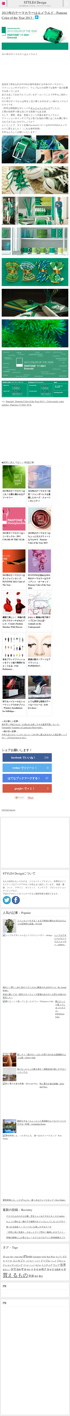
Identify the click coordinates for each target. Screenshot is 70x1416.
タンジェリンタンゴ (40, 108)
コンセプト (19, 1260)
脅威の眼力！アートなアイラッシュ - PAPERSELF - (39, 662)
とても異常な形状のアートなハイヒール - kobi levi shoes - (39, 704)
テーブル (45, 1260)
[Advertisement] (29, 69)
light (44, 1256)
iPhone (27, 1256)
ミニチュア (46, 1265)
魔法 (41, 1276)
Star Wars (51, 1256)
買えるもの (15, 1275)
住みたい (6, 1269)
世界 (63, 1265)
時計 (29, 1269)
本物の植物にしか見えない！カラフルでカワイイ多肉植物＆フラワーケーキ (36, 1237)
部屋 (31, 1276)
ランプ (56, 1265)
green (16, 1256)
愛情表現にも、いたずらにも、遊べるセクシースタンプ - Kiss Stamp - (34, 1199)
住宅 (13, 1269)
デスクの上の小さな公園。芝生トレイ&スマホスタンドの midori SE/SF (36, 1216)
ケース (8, 1260)
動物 (19, 1269)
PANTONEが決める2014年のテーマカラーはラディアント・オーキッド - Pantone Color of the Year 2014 (39, 582)
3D (4, 1256)
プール (26, 1265)
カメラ (59, 1256)
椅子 (43, 1269)
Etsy (12, 1256)
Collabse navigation (66, 3)
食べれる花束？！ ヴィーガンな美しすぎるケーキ (28, 1226)
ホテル (38, 1265)
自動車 (58, 1269)
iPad (21, 1256)
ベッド (32, 1265)
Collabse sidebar (3, 3)
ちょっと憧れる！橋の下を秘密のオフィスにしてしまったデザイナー (36, 1221)
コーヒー (30, 1260)
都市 (36, 1276)
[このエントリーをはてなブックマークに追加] (36, 17)
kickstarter (37, 1256)
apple (8, 1257)
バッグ (53, 1260)
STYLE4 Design (35, 2)
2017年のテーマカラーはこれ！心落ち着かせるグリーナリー (14, 494)
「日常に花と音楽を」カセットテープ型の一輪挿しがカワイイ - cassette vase (36, 1232)
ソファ (37, 1260)
